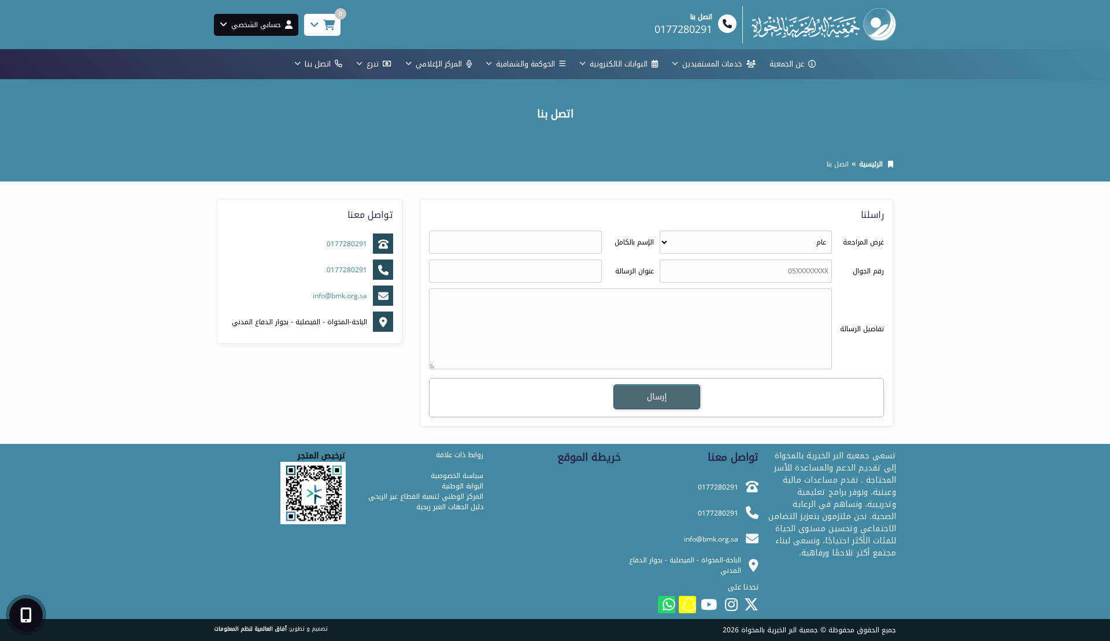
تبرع (373, 64)
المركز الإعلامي (439, 64)
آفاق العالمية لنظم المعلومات (250, 629)
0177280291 (347, 244)
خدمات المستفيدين (712, 64)
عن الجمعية (786, 64)
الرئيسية (871, 164)
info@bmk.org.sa (340, 296)
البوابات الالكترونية (619, 64)
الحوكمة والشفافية (525, 64)
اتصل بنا (318, 64)
